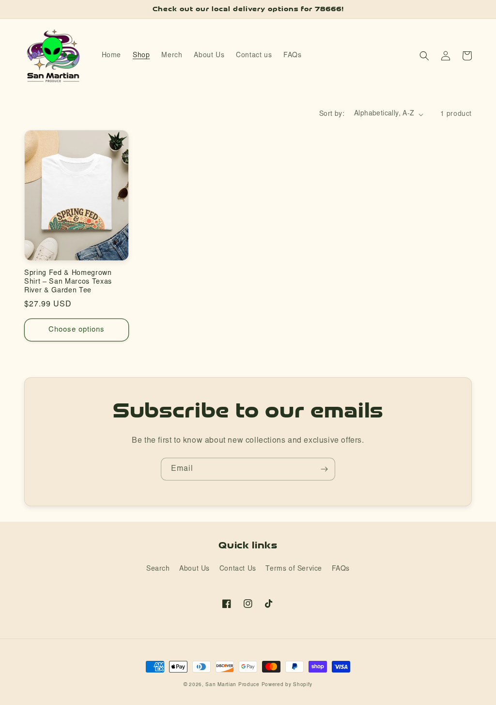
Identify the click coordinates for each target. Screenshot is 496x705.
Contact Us (237, 569)
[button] (424, 55)
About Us (194, 569)
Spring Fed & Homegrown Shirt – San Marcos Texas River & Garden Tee (68, 282)
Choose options (76, 330)
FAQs (341, 569)
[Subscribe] (324, 469)
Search (158, 569)
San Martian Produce (232, 685)
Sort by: (331, 114)
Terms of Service (293, 569)
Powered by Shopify (287, 685)
